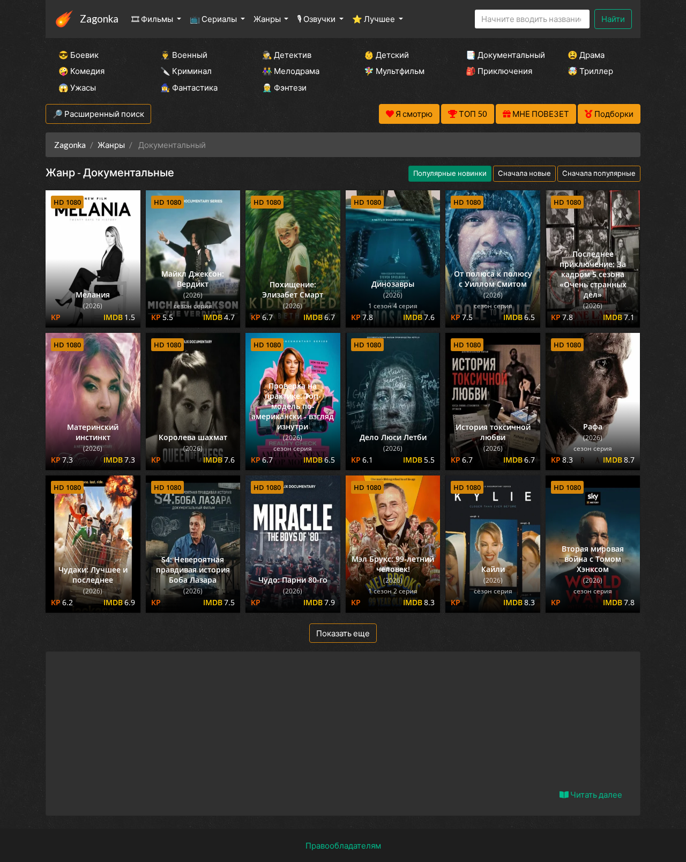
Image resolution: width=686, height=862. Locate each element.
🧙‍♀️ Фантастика (189, 87)
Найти (613, 19)
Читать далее (595, 794)
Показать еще (343, 633)
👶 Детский (386, 55)
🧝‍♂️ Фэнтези (284, 87)
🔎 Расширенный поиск (98, 113)
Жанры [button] (267, 19)
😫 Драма (586, 55)
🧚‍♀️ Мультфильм (394, 71)
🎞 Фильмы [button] (153, 19)
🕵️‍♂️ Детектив (286, 55)
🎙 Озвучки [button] (317, 19)
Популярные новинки (450, 173)
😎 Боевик (78, 55)
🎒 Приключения (499, 71)
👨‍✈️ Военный (183, 55)
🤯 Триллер (590, 71)
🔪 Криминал (186, 71)
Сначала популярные (599, 173)
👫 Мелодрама (290, 71)
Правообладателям (343, 845)
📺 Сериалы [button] (214, 19)
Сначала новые (524, 173)
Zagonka (99, 18)
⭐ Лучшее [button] (374, 19)
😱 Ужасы (77, 87)
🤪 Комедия (81, 71)
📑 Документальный (502, 55)
